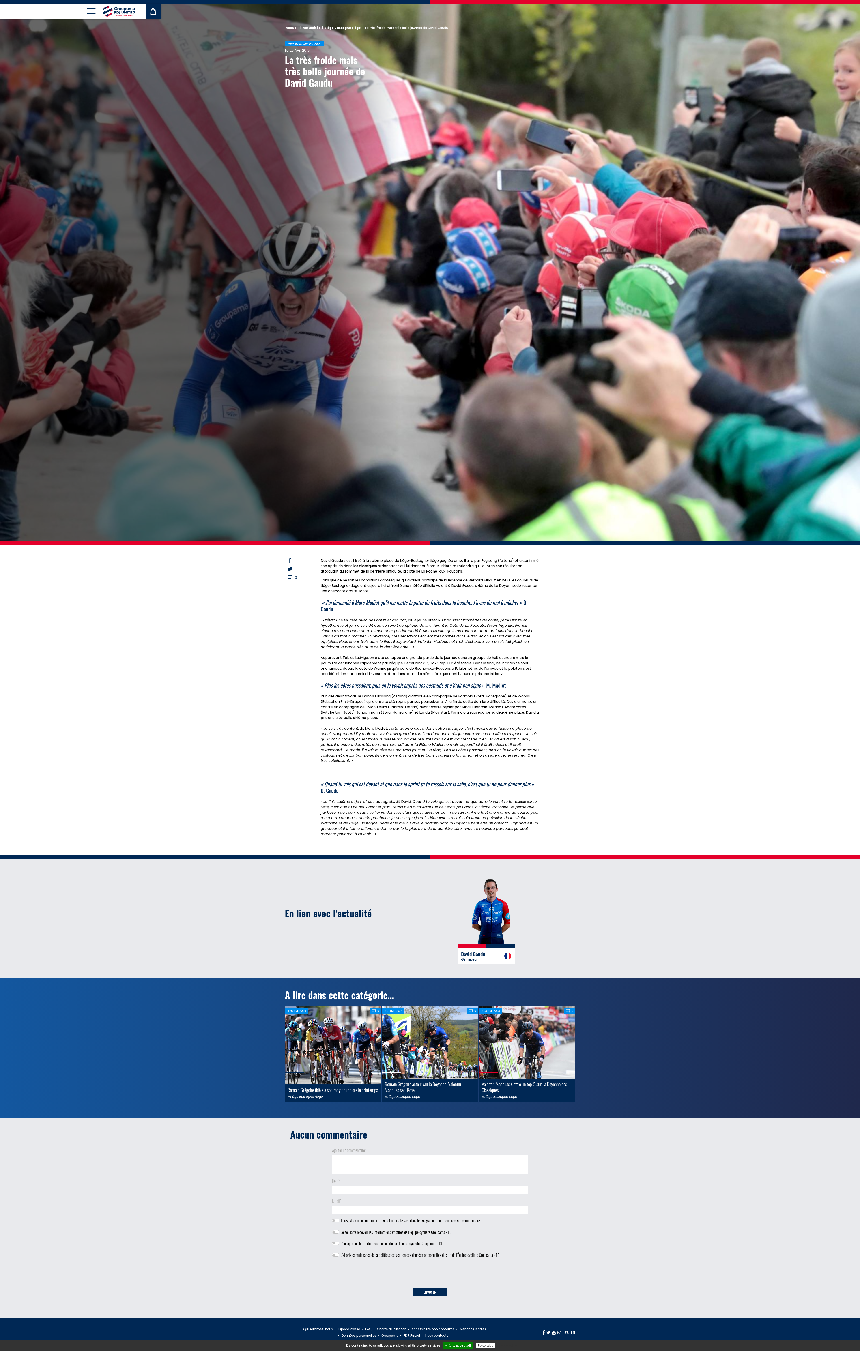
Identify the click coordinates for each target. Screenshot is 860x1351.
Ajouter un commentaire (349, 1150)
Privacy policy (507, 1345)
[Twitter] (548, 1332)
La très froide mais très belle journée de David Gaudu (325, 71)
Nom (336, 1181)
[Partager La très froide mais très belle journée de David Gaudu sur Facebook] (294, 560)
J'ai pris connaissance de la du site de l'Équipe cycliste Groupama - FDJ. (421, 1255)
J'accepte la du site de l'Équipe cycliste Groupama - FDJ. (392, 1243)
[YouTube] (554, 1332)
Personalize (485, 1345)
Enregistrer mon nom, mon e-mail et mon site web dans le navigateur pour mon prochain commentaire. (411, 1221)
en (573, 1332)
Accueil (292, 28)
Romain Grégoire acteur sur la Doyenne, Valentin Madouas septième (423, 1087)
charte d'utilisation (370, 1243)
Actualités (311, 28)
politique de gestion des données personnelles (410, 1255)
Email (336, 1201)
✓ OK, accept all (458, 1345)
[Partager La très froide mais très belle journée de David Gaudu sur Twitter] (294, 568)
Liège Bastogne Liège (343, 28)
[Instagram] (559, 1332)
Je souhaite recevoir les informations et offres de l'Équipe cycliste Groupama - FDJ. (397, 1232)
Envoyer (430, 1292)
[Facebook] (544, 1332)
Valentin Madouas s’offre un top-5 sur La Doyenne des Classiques (524, 1087)
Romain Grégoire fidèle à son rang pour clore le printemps (333, 1089)
